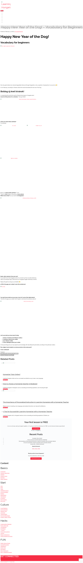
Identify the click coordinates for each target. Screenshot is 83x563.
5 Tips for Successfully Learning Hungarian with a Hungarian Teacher (27, 411)
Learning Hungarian (3, 561)
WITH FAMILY (3, 499)
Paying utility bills (4, 525)
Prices (4, 17)
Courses (5, 16)
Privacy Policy (12, 561)
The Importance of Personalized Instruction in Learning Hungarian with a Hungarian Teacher (36, 402)
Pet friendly (3, 549)
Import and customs (5, 531)
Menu (2, 10)
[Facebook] (0, 560)
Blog (4, 20)
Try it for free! (36, 428)
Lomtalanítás (3, 527)
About (4, 14)
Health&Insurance (4, 490)
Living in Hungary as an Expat (7, 355)
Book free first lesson (36, 458)
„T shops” (2, 530)
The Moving (3, 496)
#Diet (39, 448)
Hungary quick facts (4, 473)
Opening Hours (3, 476)
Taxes (1, 489)
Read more (5, 379)
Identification (3, 495)
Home (4, 13)
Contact (5, 22)
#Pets (33, 448)
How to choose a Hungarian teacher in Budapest (20, 384)
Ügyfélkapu (3, 528)
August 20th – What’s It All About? (37, 444)
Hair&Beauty (3, 546)
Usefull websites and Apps (6, 536)
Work (1, 487)
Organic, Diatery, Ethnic (5, 517)
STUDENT (2, 498)
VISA (1, 486)
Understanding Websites (5, 524)
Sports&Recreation (4, 544)
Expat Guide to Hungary (8, 19)
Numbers (2, 477)
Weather (2, 474)
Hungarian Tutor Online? (11, 374)
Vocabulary (3, 471)
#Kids (36, 448)
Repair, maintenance (4, 534)
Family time (3, 547)
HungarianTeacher (19, 31)
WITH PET (2, 501)
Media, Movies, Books (5, 543)
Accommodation (4, 492)
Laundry (2, 533)
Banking (2, 493)
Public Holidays (3, 479)
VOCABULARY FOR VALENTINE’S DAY (9, 353)
